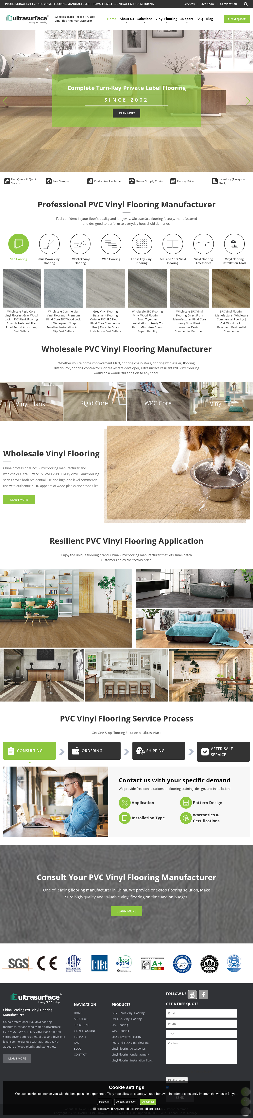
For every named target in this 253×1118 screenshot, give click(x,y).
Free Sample (61, 181)
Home (111, 19)
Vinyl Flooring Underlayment (130, 1054)
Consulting (30, 750)
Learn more (126, 113)
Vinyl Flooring (166, 19)
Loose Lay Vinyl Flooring (141, 261)
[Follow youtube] (192, 994)
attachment (179, 1080)
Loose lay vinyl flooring (127, 1037)
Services (189, 4)
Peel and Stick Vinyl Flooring (173, 261)
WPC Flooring (111, 259)
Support (186, 19)
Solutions (144, 19)
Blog (209, 19)
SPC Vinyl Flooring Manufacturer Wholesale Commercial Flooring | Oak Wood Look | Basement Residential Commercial (231, 321)
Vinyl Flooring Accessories (203, 261)
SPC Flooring (18, 259)
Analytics (119, 1108)
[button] (248, 101)
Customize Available (107, 181)
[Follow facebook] (203, 994)
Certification (228, 4)
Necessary (102, 1108)
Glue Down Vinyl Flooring (49, 261)
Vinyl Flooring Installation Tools (234, 261)
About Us (127, 19)
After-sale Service (222, 751)
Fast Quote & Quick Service (23, 181)
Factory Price (185, 181)
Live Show (207, 4)
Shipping (155, 750)
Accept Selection (126, 1101)
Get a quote (237, 19)
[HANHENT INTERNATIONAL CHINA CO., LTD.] (27, 19)
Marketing (154, 1108)
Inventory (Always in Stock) (232, 181)
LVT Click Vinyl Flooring (80, 261)
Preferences (136, 1108)
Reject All (104, 1101)
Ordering (92, 750)
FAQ (199, 19)
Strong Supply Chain (149, 181)
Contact (80, 1054)
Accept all (148, 1101)
